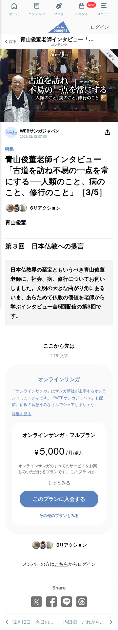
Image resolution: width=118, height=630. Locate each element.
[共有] (107, 132)
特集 (9, 148)
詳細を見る (21, 413)
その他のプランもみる (59, 515)
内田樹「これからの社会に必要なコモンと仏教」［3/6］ (88, 622)
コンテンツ (59, 44)
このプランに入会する (59, 499)
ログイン (99, 27)
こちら (61, 564)
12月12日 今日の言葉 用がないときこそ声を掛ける (35, 622)
